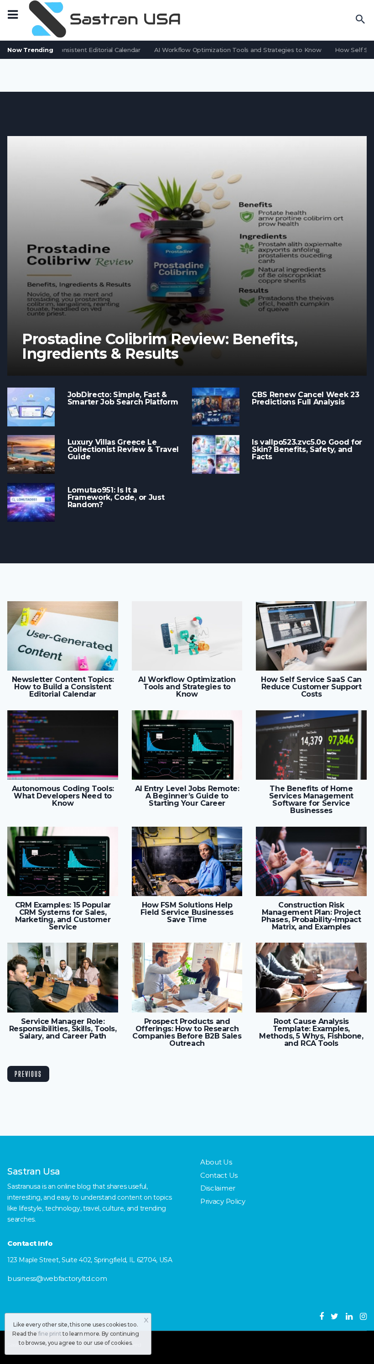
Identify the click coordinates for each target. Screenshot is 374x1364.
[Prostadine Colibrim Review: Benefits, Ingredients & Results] (186, 256)
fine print (50, 1333)
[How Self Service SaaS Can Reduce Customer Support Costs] (311, 636)
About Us (216, 1162)
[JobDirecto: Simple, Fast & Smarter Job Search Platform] (31, 407)
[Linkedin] (349, 1317)
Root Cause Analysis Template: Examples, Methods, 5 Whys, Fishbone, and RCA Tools (311, 1032)
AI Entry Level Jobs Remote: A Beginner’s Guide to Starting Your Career (187, 796)
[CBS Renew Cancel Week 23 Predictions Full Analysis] (215, 407)
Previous (28, 1074)
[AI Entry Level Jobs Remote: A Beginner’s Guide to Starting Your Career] (187, 745)
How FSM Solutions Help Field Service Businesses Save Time (187, 912)
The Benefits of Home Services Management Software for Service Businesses (311, 799)
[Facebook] (321, 1317)
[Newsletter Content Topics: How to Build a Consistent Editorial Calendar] (62, 636)
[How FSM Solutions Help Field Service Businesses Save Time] (187, 861)
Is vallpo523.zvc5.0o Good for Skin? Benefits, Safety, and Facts (307, 450)
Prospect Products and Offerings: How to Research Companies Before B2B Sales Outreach (186, 1032)
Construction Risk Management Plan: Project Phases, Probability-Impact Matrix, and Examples (311, 916)
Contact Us (219, 1175)
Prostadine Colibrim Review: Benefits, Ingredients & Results (159, 346)
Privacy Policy (222, 1201)
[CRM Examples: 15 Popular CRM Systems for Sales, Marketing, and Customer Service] (62, 861)
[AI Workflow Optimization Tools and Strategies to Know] (187, 636)
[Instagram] (363, 1317)
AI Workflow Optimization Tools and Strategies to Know (230, 49)
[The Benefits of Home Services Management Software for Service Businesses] (311, 745)
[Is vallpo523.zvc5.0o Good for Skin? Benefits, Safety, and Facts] (215, 454)
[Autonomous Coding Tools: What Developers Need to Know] (62, 745)
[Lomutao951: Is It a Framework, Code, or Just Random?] (31, 502)
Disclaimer (217, 1188)
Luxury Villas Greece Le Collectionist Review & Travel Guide (123, 450)
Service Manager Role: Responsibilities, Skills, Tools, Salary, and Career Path (62, 1029)
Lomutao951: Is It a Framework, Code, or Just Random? (116, 498)
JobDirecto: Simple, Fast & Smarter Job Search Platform (123, 398)
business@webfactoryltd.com (57, 1278)
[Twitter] (334, 1317)
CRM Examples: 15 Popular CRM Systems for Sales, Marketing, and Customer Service (63, 916)
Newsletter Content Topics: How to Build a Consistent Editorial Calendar (63, 687)
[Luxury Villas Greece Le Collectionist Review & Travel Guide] (31, 454)
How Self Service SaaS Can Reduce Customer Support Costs (311, 687)
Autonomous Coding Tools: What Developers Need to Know (63, 796)
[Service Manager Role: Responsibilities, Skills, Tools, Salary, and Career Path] (62, 977)
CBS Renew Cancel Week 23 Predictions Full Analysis (305, 398)
